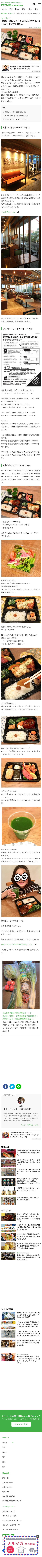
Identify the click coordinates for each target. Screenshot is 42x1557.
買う (23, 9)
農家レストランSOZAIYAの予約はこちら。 (17, 944)
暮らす (17, 9)
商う (36, 9)
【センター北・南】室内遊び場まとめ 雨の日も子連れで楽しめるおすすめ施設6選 (29, 1227)
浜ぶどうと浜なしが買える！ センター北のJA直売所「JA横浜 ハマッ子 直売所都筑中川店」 (29, 1246)
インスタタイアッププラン (11, 1520)
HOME (5, 13)
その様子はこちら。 (9, 212)
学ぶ (10, 9)
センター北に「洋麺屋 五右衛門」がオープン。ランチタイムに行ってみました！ (29, 1236)
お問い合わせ (7, 1487)
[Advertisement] (21, 1061)
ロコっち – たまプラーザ (11, 1525)
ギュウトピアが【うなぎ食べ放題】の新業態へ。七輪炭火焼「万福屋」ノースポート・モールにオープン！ (28, 1217)
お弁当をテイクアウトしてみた (16, 119)
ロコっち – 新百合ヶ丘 (10, 1529)
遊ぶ (30, 9)
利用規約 (5, 1492)
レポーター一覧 (7, 1483)
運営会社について (8, 1511)
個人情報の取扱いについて (11, 1501)
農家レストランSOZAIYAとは (15, 112)
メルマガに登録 (21, 1424)
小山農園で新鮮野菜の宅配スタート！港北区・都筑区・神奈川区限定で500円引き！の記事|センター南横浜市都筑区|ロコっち (20, 1016)
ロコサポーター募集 (9, 1516)
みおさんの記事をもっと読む (30, 1125)
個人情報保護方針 (8, 1496)
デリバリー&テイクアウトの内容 (16, 115)
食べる (4, 9)
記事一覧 (5, 1478)
